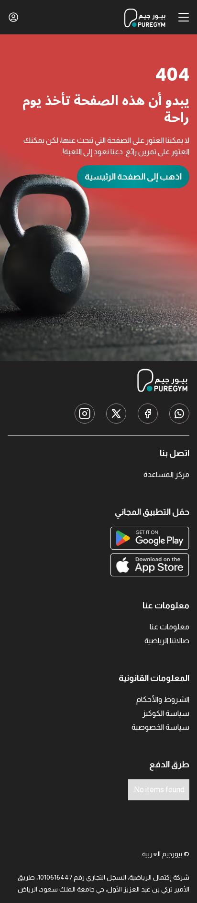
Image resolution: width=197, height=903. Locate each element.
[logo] (142, 17)
